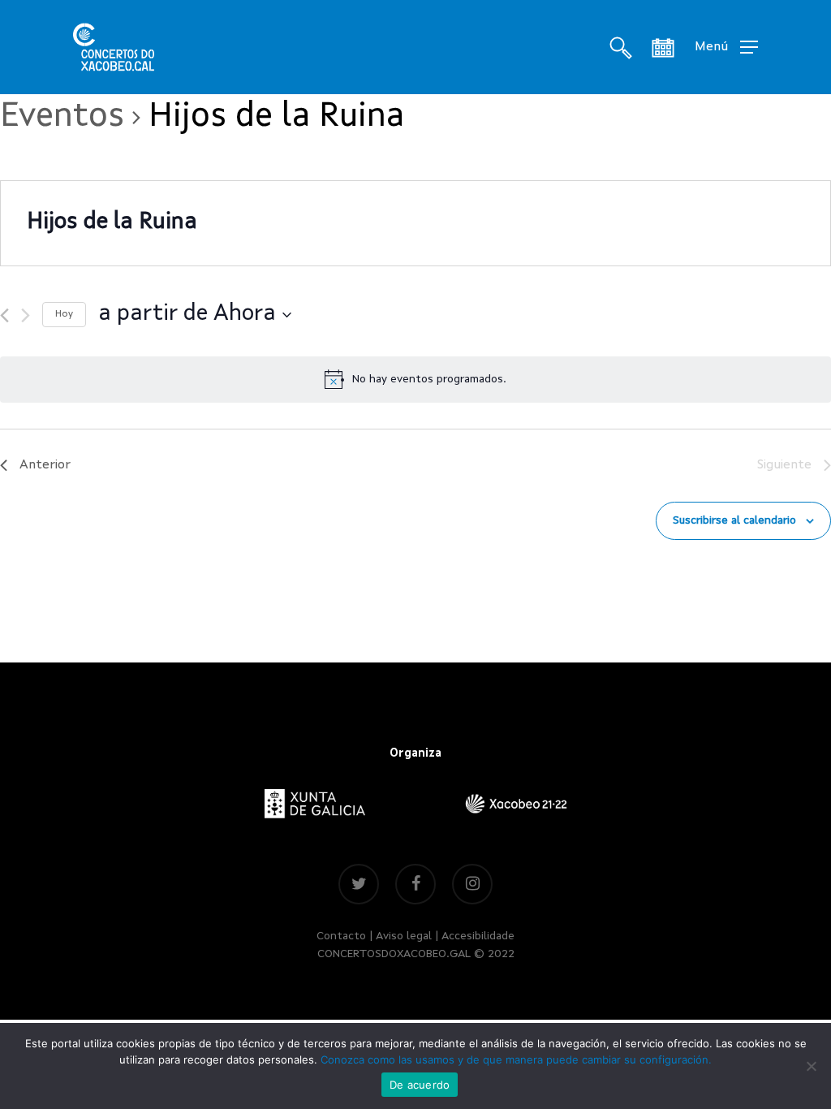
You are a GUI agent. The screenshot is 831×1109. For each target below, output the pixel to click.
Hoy (64, 314)
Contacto (341, 936)
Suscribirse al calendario (734, 520)
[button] (726, 47)
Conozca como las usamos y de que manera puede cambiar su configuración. (516, 1059)
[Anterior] (4, 315)
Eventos (62, 117)
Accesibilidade (478, 936)
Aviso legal (404, 936)
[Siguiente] (25, 315)
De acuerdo (420, 1084)
